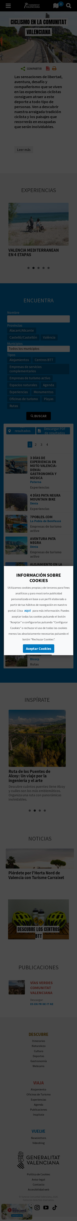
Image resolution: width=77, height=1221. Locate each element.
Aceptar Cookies (38, 648)
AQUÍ (27, 610)
